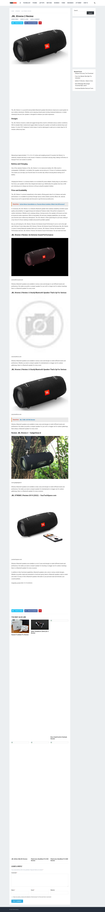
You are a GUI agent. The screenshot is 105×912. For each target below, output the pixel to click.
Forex (63, 2)
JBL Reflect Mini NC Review (19, 859)
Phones (35, 2)
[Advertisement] (39, 76)
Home (12, 11)
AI (20, 2)
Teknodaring (15, 909)
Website (53, 890)
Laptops (41, 2)
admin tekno (14, 19)
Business (56, 2)
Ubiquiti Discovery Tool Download (84, 73)
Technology (26, 2)
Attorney (78, 2)
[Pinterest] (40, 22)
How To (86, 2)
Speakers (17, 11)
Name (13, 890)
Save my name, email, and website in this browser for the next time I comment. (32, 897)
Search (76, 10)
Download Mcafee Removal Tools (84, 88)
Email (33, 890)
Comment (14, 872)
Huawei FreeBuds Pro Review (20, 634)
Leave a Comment (35, 19)
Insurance (70, 2)
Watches (49, 2)
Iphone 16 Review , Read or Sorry (84, 81)
